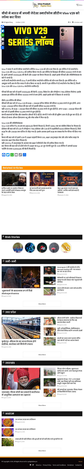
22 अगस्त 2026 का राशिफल (25, 429)
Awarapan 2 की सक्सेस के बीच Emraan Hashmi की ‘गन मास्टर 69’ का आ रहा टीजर (68, 269)
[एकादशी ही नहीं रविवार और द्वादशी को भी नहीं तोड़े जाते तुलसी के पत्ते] (8, 442)
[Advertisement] (42, 26)
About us (38, 465)
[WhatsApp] (2, 35)
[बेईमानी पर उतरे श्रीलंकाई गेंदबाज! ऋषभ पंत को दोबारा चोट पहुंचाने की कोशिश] (50, 281)
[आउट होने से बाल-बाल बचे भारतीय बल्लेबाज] (50, 291)
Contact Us (78, 465)
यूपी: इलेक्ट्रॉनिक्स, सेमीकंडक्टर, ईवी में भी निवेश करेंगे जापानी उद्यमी (69, 329)
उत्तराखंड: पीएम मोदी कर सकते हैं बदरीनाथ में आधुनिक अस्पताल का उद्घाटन (21, 393)
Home (80, 461)
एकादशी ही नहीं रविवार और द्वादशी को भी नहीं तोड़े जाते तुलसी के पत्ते (38, 439)
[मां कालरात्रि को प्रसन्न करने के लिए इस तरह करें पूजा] (42, 179)
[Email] (2, 39)
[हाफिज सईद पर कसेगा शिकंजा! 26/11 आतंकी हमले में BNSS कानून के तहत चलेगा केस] (14, 179)
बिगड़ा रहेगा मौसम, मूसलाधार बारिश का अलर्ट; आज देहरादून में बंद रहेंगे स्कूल (69, 371)
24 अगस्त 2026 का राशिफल (25, 419)
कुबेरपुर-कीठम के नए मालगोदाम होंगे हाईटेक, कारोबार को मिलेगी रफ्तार (19, 343)
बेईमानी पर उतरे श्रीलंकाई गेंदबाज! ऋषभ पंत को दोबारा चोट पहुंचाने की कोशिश (69, 280)
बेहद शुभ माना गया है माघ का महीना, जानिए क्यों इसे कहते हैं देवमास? (68, 190)
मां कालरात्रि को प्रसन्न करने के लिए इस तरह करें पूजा (40, 189)
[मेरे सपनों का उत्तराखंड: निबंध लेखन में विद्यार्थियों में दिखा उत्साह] (50, 393)
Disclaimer (70, 465)
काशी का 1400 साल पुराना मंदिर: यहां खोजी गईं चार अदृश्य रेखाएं (69, 339)
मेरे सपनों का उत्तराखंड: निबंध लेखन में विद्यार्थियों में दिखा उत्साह (69, 390)
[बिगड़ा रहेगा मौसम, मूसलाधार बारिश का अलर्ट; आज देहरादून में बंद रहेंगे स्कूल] (50, 372)
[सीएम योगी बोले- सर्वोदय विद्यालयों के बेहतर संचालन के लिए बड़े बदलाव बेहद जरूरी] (50, 321)
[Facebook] (2, 27)
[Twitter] (2, 31)
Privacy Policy (47, 465)
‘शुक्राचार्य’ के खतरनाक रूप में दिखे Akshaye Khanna (17, 292)
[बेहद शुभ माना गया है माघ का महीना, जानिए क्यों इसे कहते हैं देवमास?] (70, 179)
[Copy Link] (2, 43)
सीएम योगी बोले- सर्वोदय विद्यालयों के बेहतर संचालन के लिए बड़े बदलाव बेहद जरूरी (69, 320)
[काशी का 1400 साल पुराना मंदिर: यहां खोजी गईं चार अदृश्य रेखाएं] (50, 341)
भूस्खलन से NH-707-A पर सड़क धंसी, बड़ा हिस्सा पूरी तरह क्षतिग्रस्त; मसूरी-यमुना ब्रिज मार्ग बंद (69, 381)
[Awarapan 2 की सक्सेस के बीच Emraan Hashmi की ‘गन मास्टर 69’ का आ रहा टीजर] (50, 270)
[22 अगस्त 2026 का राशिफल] (8, 432)
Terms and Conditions (59, 465)
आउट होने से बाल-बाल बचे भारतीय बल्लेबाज (69, 289)
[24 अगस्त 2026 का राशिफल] (8, 422)
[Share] (2, 47)
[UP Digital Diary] (42, 5)
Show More (42, 304)
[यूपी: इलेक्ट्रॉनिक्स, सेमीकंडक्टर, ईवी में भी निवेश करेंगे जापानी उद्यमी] (50, 331)
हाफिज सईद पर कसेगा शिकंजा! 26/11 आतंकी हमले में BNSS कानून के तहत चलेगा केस (14, 190)
